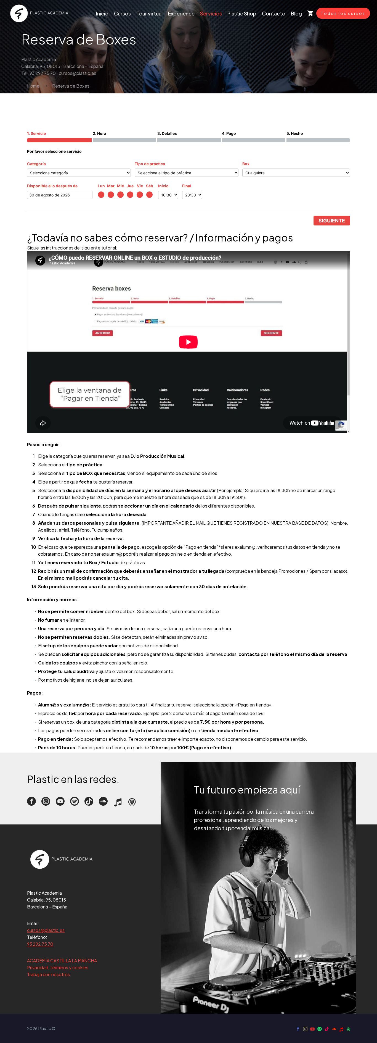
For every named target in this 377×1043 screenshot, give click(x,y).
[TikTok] (327, 1029)
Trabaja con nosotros (48, 974)
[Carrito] (310, 13)
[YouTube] (312, 1029)
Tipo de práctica (150, 163)
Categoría (36, 163)
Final (186, 185)
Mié (120, 185)
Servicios (211, 13)
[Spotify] (319, 1029)
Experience (181, 13)
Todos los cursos (343, 13)
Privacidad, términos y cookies (57, 967)
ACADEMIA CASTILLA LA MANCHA (62, 960)
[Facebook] (298, 1029)
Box (245, 163)
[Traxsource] (348, 1029)
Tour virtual (149, 13)
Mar (111, 185)
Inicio (102, 13)
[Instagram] (305, 1029)
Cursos (122, 13)
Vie (140, 185)
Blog (296, 13)
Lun (101, 185)
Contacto (273, 13)
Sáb (149, 185)
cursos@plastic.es (46, 930)
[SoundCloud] (334, 1029)
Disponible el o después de (52, 185)
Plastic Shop (241, 13)
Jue (130, 185)
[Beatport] (341, 1029)
